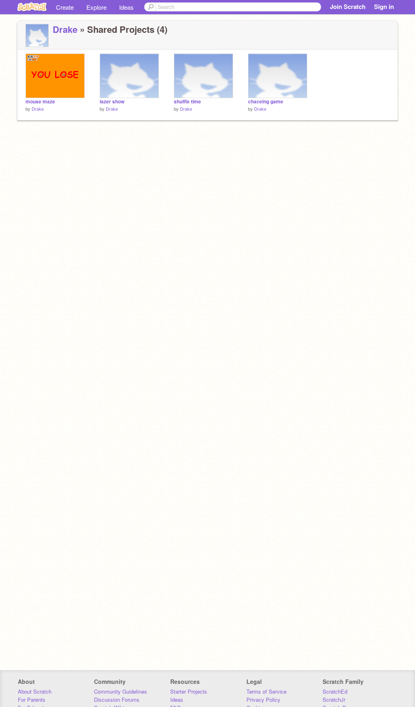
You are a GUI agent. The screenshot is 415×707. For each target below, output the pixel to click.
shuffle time (187, 101)
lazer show (112, 101)
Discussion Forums (116, 699)
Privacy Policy (263, 699)
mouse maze (40, 101)
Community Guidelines (120, 691)
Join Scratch (348, 6)
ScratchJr (334, 699)
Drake (65, 29)
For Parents (31, 699)
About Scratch (34, 691)
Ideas (126, 7)
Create (65, 7)
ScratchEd (335, 691)
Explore (96, 7)
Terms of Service (266, 691)
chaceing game (265, 101)
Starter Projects (188, 691)
